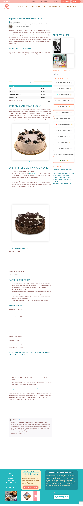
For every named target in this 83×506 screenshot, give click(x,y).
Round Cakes (64, 136)
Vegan (64, 160)
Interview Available (64, 124)
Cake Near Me (22, 6)
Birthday (28, 24)
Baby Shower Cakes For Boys (31, 390)
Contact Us (55, 1)
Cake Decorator (64, 94)
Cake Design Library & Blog (52, 6)
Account (11, 471)
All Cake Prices (14, 24)
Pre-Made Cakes (34, 6)
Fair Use (58, 488)
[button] (39, 86)
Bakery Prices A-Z (36, 1)
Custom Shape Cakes (64, 100)
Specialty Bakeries (71, 6)
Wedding (46, 24)
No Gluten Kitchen (64, 130)
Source (30, 161)
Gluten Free (64, 106)
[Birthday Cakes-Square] (11, 495)
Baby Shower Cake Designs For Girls (63, 173)
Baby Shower (22, 24)
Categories (55, 72)
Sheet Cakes (64, 142)
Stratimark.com (51, 505)
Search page (10, 480)
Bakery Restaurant (64, 82)
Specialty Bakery (64, 148)
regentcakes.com (33, 173)
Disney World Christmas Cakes (42, 388)
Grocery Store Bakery (63, 118)
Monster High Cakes (28, 388)
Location (10, 478)
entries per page (16, 82)
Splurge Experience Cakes (64, 154)
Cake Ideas (34, 24)
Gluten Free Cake (64, 112)
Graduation (40, 24)
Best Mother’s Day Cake (15, 390)
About (27, 1)
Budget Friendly (64, 88)
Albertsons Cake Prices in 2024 (62, 183)
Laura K (18, 420)
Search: (31, 82)
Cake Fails (46, 1)
